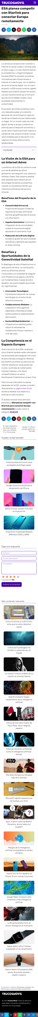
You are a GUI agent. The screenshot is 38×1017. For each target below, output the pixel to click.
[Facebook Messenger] (9, 30)
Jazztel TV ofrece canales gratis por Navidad (28, 429)
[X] (14, 30)
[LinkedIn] (34, 30)
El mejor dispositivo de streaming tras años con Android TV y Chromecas (10, 429)
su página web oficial (22, 388)
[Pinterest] (19, 30)
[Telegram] (33, 1015)
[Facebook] (3, 30)
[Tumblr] (29, 30)
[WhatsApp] (24, 30)
